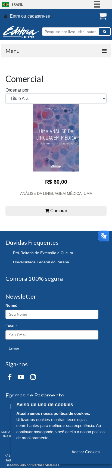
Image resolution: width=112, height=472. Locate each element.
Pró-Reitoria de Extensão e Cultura (43, 253)
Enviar (14, 348)
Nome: (11, 305)
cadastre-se (38, 16)
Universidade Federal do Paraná (41, 262)
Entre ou (18, 16)
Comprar (58, 210)
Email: (11, 326)
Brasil (11, 4)
